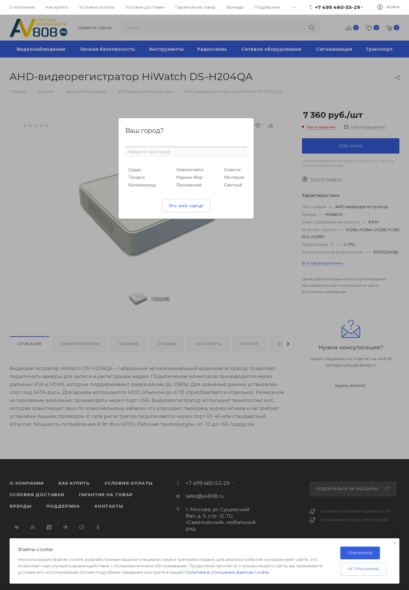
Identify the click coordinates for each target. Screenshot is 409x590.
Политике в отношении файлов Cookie (227, 572)
